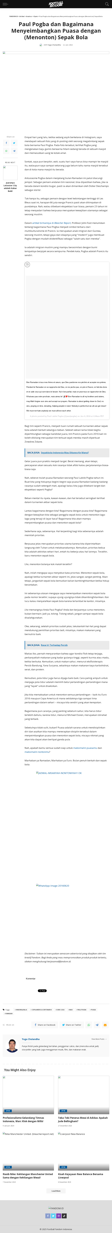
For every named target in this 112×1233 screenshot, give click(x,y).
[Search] (106, 4)
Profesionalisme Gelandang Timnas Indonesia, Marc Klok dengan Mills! (23, 1119)
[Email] (105, 1025)
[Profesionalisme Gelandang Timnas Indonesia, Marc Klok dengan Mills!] (28, 1095)
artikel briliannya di (51, 222)
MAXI (71, 1010)
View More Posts (98, 1039)
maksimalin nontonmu (37, 751)
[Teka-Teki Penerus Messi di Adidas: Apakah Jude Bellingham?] (83, 1095)
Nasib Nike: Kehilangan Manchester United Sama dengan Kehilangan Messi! (28, 1176)
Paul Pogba (81, 1010)
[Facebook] (6, 143)
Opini (8, 1111)
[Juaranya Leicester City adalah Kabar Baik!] (10, 173)
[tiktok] (64, 1215)
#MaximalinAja (21, 1010)
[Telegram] (14, 151)
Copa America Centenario (42, 1010)
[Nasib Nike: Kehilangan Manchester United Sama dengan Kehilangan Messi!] (28, 1151)
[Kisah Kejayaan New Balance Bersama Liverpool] (83, 1151)
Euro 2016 (60, 1010)
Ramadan (9, 1014)
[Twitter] (14, 143)
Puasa (93, 1010)
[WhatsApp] (6, 151)
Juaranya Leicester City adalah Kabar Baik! (10, 187)
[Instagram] (58, 1215)
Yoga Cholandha (54, 45)
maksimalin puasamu (85, 747)
